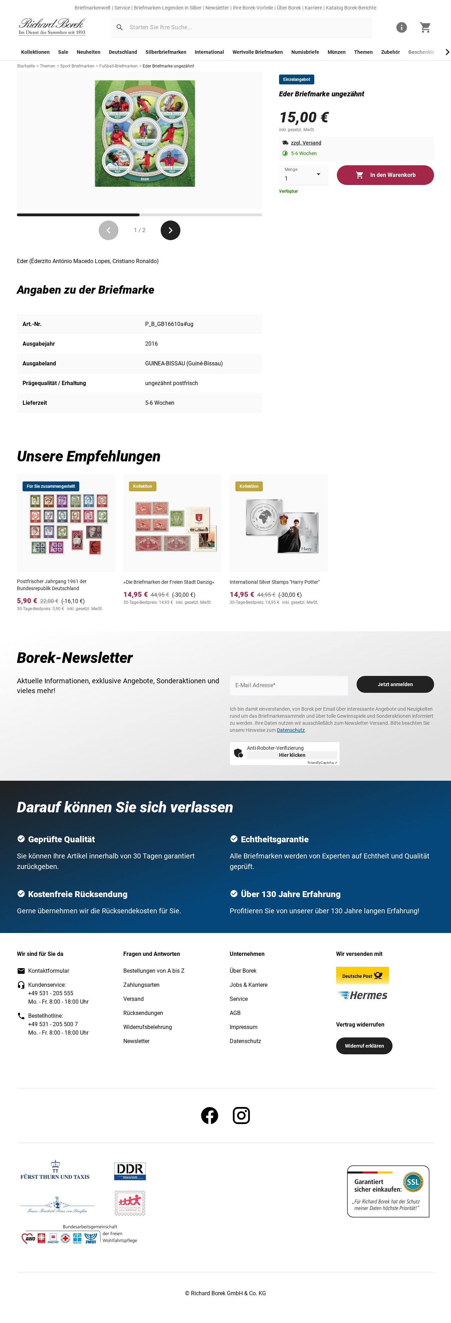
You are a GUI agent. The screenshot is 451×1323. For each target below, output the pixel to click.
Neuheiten (88, 52)
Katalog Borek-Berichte (351, 8)
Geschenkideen (425, 52)
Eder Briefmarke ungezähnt (168, 66)
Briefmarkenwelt (93, 8)
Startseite (26, 66)
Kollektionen (35, 52)
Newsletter (217, 8)
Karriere (313, 8)
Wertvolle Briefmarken (258, 52)
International (209, 52)
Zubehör (390, 52)
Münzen (337, 52)
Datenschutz (291, 730)
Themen (363, 52)
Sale (63, 52)
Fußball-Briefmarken (118, 66)
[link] (52, 27)
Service (122, 8)
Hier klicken (292, 755)
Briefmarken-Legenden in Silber (168, 8)
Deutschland (123, 52)
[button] (120, 27)
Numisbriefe (305, 52)
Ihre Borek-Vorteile (253, 8)
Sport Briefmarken (77, 66)
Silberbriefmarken (166, 52)
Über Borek (289, 8)
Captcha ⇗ (322, 763)
